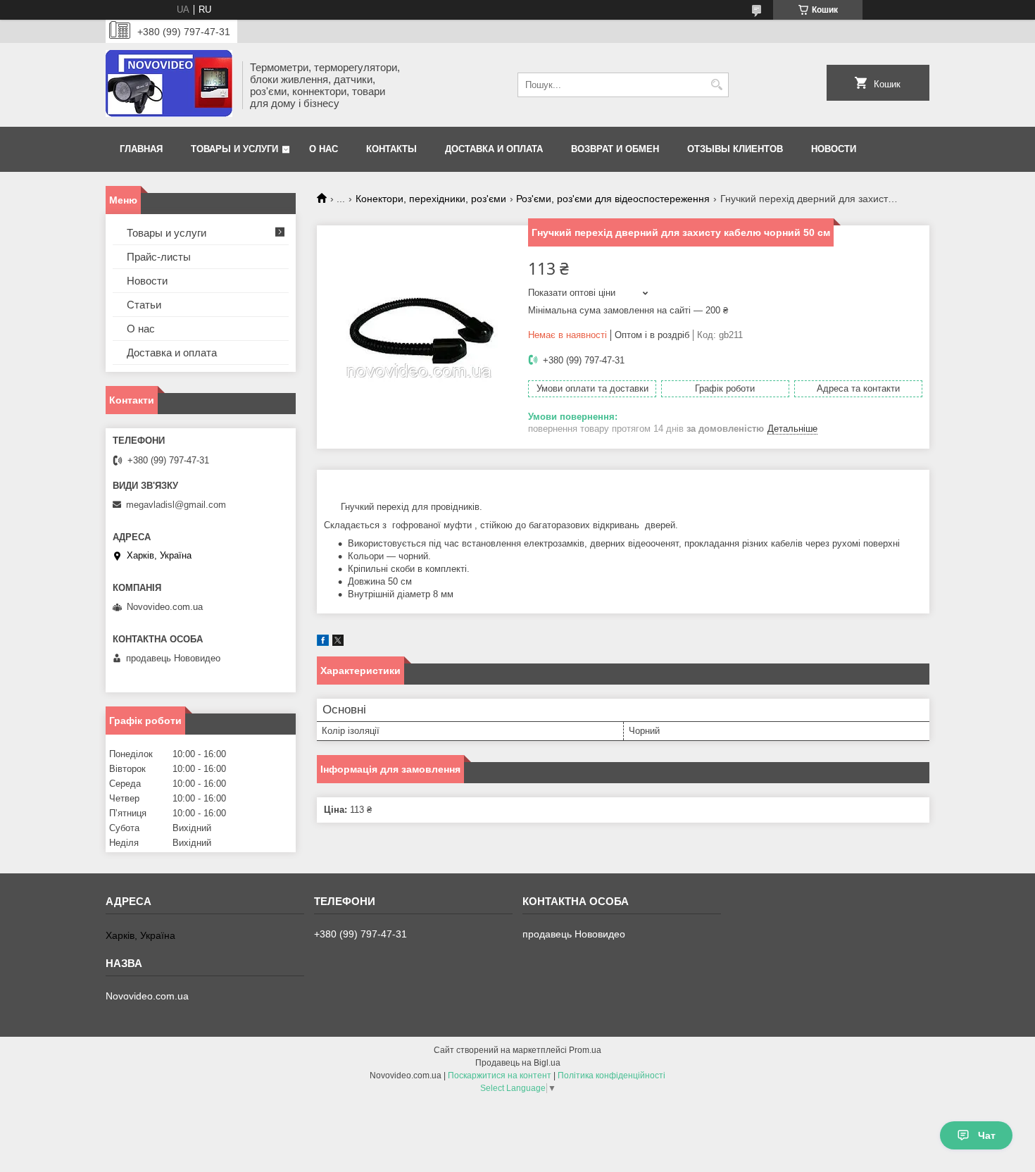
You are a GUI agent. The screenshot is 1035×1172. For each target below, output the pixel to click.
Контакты (391, 149)
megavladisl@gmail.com (176, 504)
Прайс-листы (159, 257)
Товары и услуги (234, 149)
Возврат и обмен (615, 149)
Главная (141, 149)
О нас (323, 149)
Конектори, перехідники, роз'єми (431, 198)
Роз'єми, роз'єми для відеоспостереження (613, 198)
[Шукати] (716, 85)
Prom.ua (585, 1050)
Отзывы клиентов (735, 149)
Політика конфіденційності (611, 1075)
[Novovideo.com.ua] (169, 85)
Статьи (144, 305)
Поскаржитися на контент (499, 1075)
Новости (833, 149)
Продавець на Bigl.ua (517, 1063)
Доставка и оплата (494, 149)
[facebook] (323, 642)
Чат (987, 1135)
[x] (338, 642)
